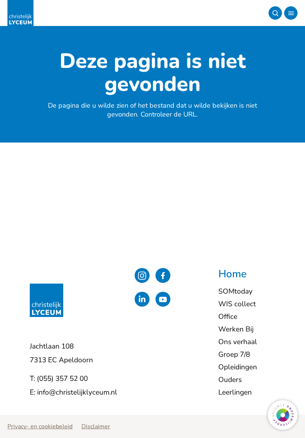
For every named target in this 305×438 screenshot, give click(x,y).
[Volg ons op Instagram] (142, 275)
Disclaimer (95, 426)
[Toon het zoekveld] (275, 13)
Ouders (230, 380)
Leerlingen (235, 392)
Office (227, 316)
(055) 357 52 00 (62, 378)
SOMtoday (235, 291)
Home (232, 274)
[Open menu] (291, 13)
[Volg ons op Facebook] (162, 275)
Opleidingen (237, 367)
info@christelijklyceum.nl (77, 392)
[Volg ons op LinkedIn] (142, 299)
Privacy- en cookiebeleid (40, 426)
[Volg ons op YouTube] (162, 299)
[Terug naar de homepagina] (20, 13)
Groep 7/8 (234, 354)
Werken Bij (236, 329)
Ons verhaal (237, 342)
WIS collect (237, 304)
